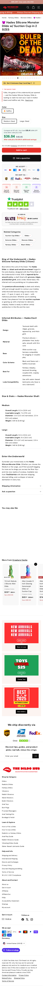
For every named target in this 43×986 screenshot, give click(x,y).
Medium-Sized (9, 121)
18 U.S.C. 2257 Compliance (11, 875)
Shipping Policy (19, 978)
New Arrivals (21, 647)
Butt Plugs (5, 808)
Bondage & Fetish (8, 817)
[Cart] (33, 7)
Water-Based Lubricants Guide (13, 846)
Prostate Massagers (9, 811)
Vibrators (5, 791)
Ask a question (8, 491)
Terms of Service (8, 872)
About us (5, 884)
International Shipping (10, 859)
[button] (21, 168)
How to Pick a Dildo (9, 827)
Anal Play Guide (7, 836)
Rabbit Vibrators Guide (10, 840)
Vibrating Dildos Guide (10, 843)
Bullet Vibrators (7, 801)
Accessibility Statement (10, 901)
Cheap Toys (22, 679)
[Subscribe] (35, 756)
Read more (29, 100)
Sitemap (5, 904)
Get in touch (6, 888)
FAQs (4, 898)
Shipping (14, 146)
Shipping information (11, 486)
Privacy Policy (7, 865)
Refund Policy (7, 978)
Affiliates (5, 891)
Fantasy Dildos (7, 788)
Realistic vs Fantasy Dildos (11, 833)
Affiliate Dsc (6, 894)
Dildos (4, 781)
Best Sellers (21, 712)
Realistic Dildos (7, 784)
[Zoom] (39, 72)
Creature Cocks (19, 560)
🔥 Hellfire (8, 111)
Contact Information (9, 975)
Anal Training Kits (8, 814)
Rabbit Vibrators (8, 794)
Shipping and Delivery (9, 855)
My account (6, 907)
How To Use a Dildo (9, 830)
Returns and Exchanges (10, 862)
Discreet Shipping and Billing (12, 869)
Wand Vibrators (7, 798)
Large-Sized (24, 121)
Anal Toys (5, 804)
